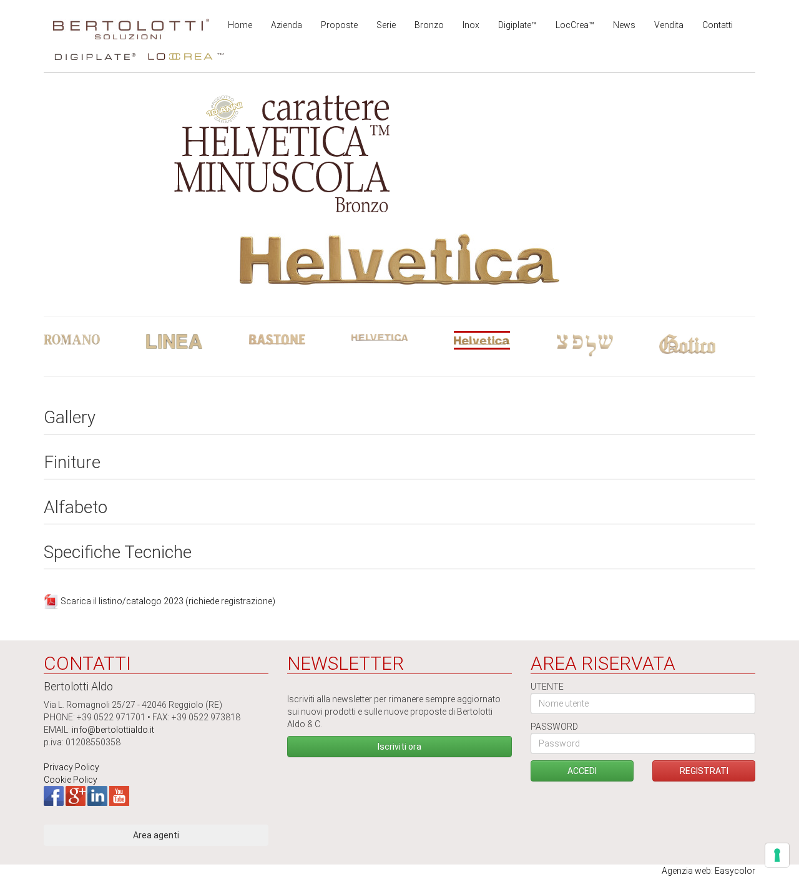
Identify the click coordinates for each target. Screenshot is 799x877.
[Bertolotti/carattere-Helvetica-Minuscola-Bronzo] (399, 258)
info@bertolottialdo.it (113, 730)
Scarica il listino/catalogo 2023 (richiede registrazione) (168, 600)
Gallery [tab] (70, 418)
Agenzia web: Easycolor (708, 871)
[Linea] (194, 341)
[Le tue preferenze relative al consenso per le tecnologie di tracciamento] (777, 855)
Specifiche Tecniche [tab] (118, 552)
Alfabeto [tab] (75, 507)
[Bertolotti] (131, 25)
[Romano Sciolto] (92, 339)
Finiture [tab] (72, 463)
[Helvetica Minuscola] (502, 340)
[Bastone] (297, 339)
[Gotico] (707, 344)
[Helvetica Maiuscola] (399, 337)
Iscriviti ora (399, 747)
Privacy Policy (71, 767)
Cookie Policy (70, 780)
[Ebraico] (605, 345)
